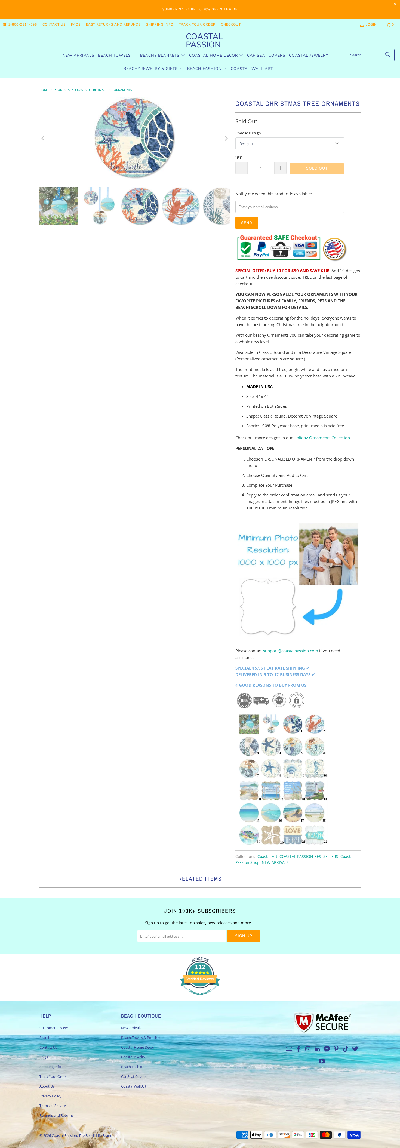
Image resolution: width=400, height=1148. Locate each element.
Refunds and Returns (56, 1115)
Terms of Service (52, 1105)
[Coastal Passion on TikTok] (346, 1049)
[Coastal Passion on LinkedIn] (317, 1049)
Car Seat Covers (133, 1076)
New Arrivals (131, 1027)
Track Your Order (197, 24)
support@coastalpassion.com (290, 650)
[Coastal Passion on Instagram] (308, 1049)
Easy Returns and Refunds (113, 24)
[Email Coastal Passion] (289, 1049)
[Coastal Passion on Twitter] (355, 1049)
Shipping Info (159, 24)
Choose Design (248, 132)
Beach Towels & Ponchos (141, 1037)
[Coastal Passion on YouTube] (322, 1061)
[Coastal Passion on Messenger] (327, 1049)
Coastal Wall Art (133, 1086)
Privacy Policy (50, 1096)
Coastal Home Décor (137, 1047)
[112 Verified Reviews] (200, 997)
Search (44, 1037)
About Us (46, 1086)
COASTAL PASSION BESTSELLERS (308, 856)
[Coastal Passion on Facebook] (298, 1049)
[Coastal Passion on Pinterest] (336, 1049)
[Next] (225, 138)
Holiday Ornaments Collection (322, 437)
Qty (238, 156)
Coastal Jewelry (133, 1056)
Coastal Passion (64, 1135)
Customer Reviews (54, 1027)
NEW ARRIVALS (275, 862)
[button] (117, 55)
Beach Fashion (132, 1066)
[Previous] (43, 138)
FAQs (76, 24)
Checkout (231, 24)
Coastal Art (267, 856)
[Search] (388, 55)
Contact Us (54, 24)
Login (371, 24)
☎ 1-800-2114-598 (20, 24)
